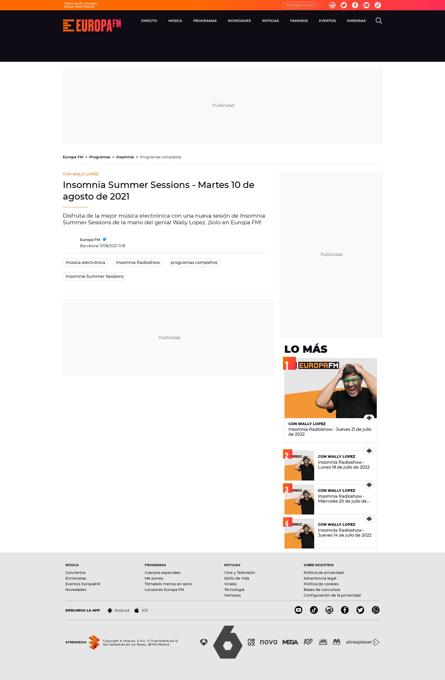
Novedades (239, 21)
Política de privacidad (324, 572)
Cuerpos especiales (163, 572)
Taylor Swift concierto (81, 3)
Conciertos (75, 572)
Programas (205, 21)
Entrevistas (75, 578)
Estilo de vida (236, 578)
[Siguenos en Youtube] (298, 612)
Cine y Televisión (239, 572)
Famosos (299, 21)
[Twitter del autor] (104, 239)
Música (175, 21)
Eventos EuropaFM (82, 584)
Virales (230, 584)
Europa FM (73, 157)
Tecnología (234, 589)
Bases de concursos (322, 589)
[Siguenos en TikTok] (314, 612)
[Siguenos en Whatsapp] (376, 612)
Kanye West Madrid (79, 6)
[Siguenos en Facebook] (345, 612)
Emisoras (356, 21)
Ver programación (300, 5)
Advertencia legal (320, 578)
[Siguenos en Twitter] (360, 612)
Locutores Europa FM (164, 589)
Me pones (154, 578)
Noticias (270, 21)
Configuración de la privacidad (332, 595)
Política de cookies (321, 584)
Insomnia (125, 157)
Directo (149, 21)
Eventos (327, 21)
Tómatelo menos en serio (168, 584)
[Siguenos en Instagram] (329, 612)
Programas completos (160, 157)
